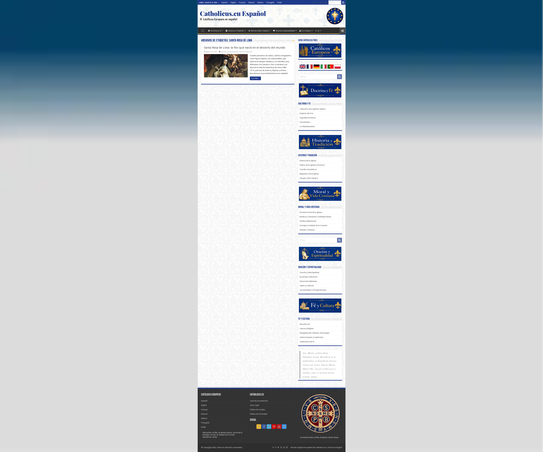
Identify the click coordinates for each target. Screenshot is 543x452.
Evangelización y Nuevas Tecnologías (314, 333)
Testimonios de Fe (307, 342)
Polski (279, 3)
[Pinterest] (321, 2)
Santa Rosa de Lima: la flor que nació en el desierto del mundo (244, 47)
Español (224, 3)
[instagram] (326, 2)
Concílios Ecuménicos (308, 169)
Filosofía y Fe (305, 324)
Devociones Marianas (308, 281)
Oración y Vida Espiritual (309, 272)
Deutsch (251, 3)
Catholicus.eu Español (233, 13)
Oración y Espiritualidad (285, 31)
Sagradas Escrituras (308, 118)
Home (202, 30)
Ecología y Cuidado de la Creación (313, 225)
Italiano (260, 3)
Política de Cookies (257, 410)
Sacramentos (305, 122)
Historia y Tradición (236, 31)
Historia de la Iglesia (308, 161)
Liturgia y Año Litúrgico (309, 178)
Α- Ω (317, 31)
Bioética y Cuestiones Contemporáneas (315, 217)
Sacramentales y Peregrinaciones (313, 290)
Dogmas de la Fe (306, 113)
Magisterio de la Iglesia (309, 174)
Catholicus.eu (320, 447)
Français (242, 3)
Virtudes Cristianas (307, 230)
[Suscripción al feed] (293, 41)
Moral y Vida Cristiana (260, 31)
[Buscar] (343, 2)
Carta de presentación (259, 401)
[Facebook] (315, 2)
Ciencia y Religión (307, 328)
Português (270, 3)
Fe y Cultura (306, 31)
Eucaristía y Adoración (308, 277)
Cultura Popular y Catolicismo (311, 337)
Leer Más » (255, 78)
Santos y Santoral (245, 52)
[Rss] (313, 2)
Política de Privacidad (258, 414)
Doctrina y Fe (216, 31)
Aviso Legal (254, 405)
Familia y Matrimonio (308, 221)
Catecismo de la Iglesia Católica (312, 109)
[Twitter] (318, 2)
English (233, 3)
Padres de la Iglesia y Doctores (312, 165)
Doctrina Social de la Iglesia (311, 212)
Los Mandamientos (307, 126)
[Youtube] (323, 2)
